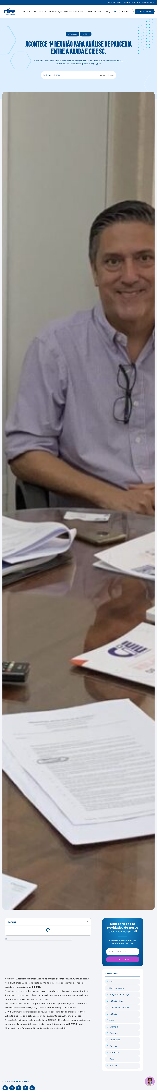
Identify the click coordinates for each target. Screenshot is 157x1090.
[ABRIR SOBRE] (29, 11)
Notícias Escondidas (119, 1007)
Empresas (72, 34)
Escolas (113, 1046)
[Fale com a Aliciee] (150, 1081)
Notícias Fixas (116, 1001)
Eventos (113, 1033)
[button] (88, 922)
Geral (111, 1020)
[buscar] (115, 11)
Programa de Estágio (119, 994)
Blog (111, 1059)
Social (112, 981)
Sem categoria (116, 988)
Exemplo (113, 1027)
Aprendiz (113, 1065)
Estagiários (114, 1040)
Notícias (86, 34)
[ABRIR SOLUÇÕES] (42, 11)
